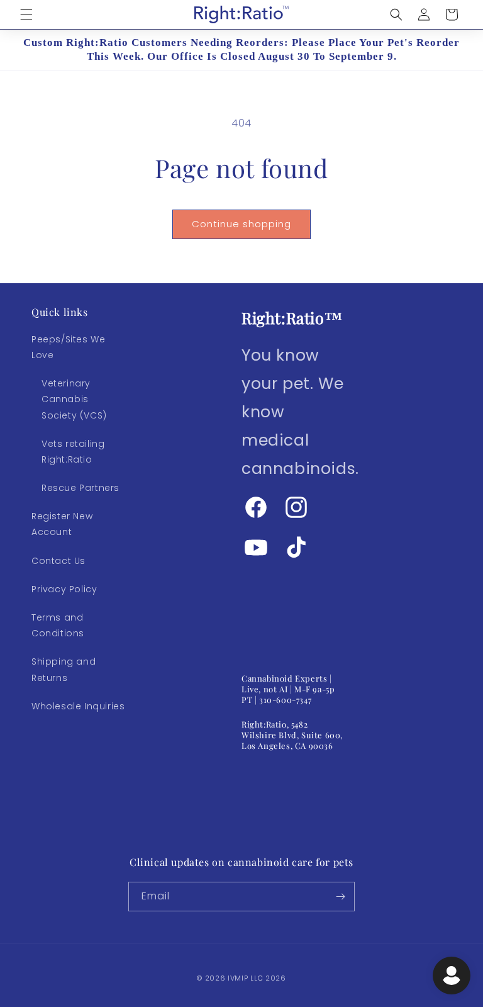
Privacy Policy (64, 589)
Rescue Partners (80, 487)
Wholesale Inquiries (78, 706)
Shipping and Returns (63, 669)
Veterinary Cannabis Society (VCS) (74, 399)
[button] (26, 14)
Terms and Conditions (57, 625)
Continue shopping (241, 223)
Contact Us (58, 560)
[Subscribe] (340, 896)
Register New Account (61, 524)
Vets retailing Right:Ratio (73, 451)
